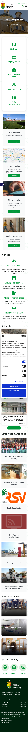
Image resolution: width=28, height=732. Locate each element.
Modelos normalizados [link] (14, 297)
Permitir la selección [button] (14, 390)
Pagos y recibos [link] (14, 61)
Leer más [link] (21, 398)
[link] (1, 185)
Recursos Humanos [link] (14, 312)
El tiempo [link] (23, 673)
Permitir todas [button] (14, 386)
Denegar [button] (14, 395)
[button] (26, 6)
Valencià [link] (25, 3)
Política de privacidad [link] (7, 692)
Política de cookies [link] (7, 694)
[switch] (24, 366)
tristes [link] (17, 729)
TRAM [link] (5, 673)
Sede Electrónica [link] (14, 89)
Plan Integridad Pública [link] (14, 75)
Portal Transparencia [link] (14, 103)
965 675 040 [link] (23, 702)
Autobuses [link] (14, 673)
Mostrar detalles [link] (19, 381)
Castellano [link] (19, 3)
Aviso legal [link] (17, 692)
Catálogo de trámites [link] (14, 282)
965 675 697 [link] (23, 706)
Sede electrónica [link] (14, 265)
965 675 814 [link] (23, 704)
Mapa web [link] (17, 694)
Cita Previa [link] (14, 48)
